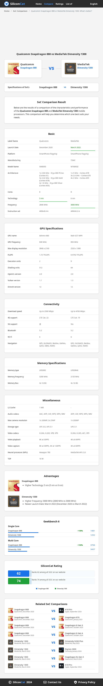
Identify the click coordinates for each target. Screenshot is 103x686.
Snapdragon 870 (72, 617)
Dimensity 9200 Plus (74, 641)
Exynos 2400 (70, 649)
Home (39, 4)
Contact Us (54, 682)
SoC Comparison (20, 11)
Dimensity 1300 (85, 67)
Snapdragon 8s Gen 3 (74, 657)
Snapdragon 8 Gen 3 (74, 625)
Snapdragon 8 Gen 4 (74, 633)
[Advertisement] (51, 31)
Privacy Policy (86, 682)
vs (53, 610)
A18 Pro (68, 609)
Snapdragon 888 (28, 67)
